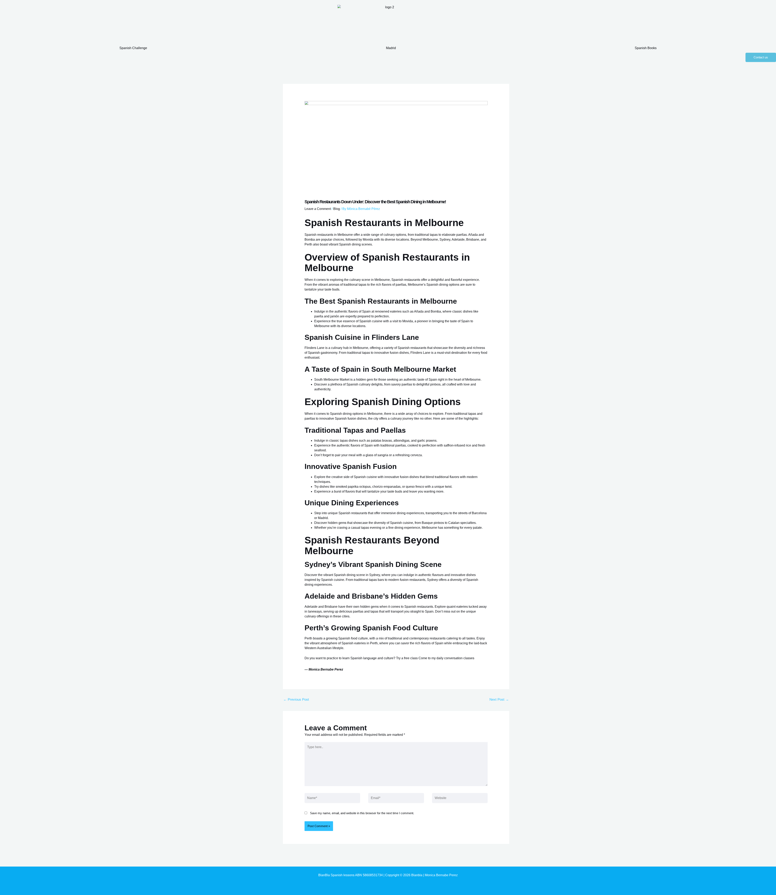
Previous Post (296, 699)
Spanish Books (646, 48)
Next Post (499, 699)
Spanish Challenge (133, 48)
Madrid (391, 48)
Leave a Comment (318, 209)
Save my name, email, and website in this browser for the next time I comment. (362, 813)
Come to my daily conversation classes (446, 658)
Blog (336, 209)
